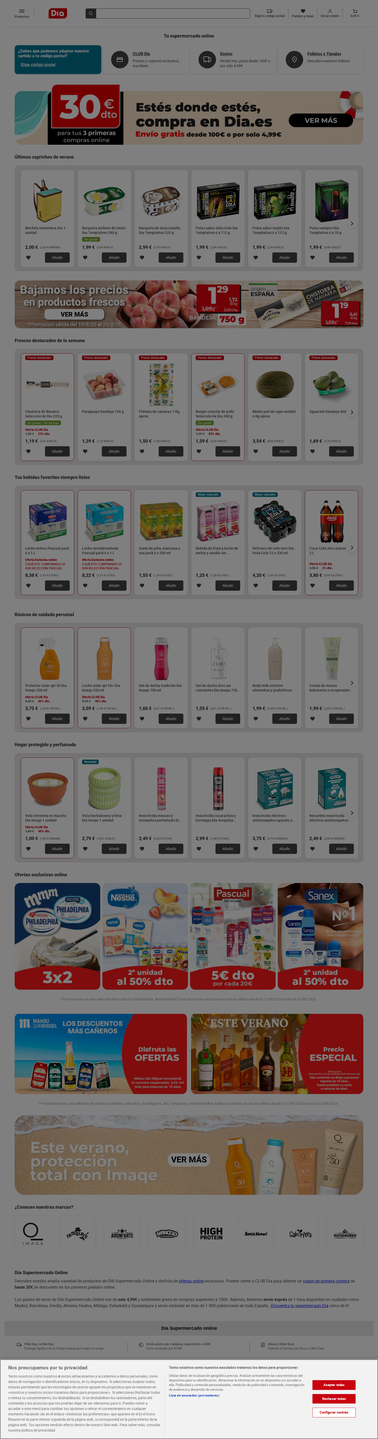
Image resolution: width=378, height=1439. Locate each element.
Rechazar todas (334, 1398)
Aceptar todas (334, 1384)
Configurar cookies (334, 1412)
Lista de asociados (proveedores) (194, 1395)
